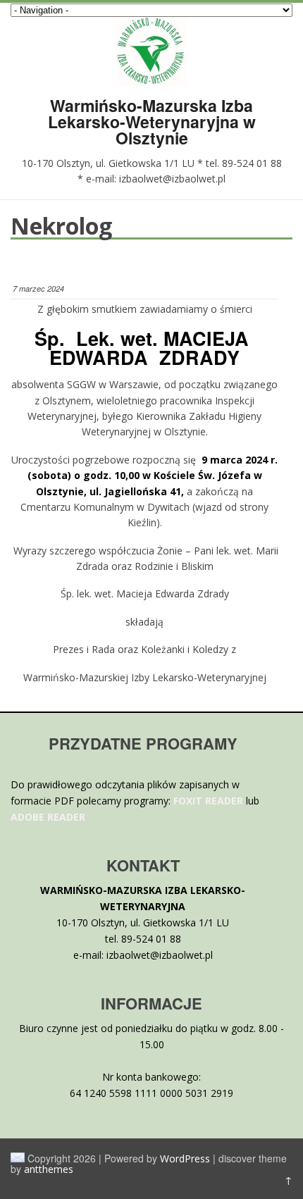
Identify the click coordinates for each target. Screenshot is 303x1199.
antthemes (48, 1169)
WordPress (185, 1158)
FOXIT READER (208, 800)
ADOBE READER (48, 817)
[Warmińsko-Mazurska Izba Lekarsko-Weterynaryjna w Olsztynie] (151, 82)
